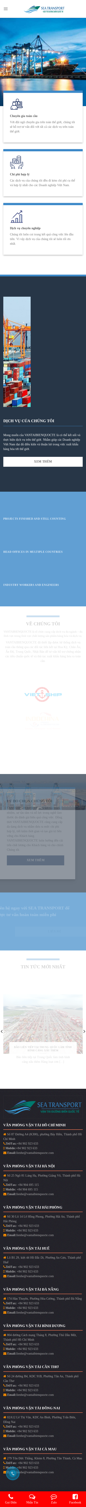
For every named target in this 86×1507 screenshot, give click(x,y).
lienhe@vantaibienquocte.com (35, 1153)
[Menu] (5, 9)
